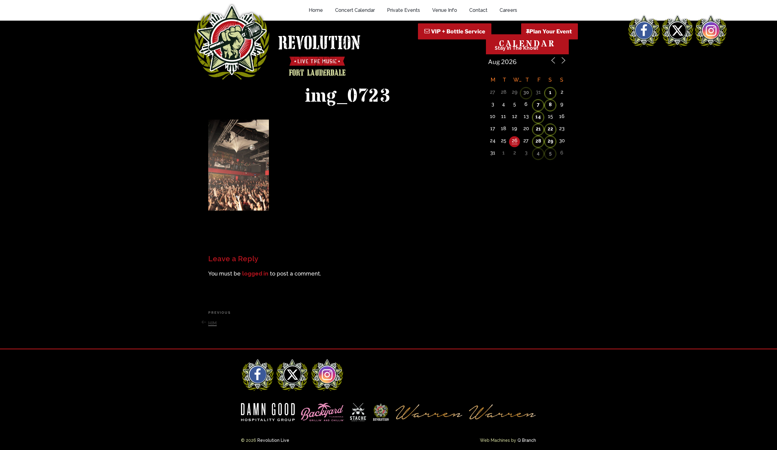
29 (550, 141)
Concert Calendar (355, 10)
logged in (255, 273)
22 (550, 129)
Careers (508, 10)
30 (526, 92)
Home (316, 10)
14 (538, 117)
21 (538, 129)
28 (538, 141)
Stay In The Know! (516, 48)
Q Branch (526, 440)
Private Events (403, 10)
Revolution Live (273, 440)
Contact (478, 10)
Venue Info (444, 10)
